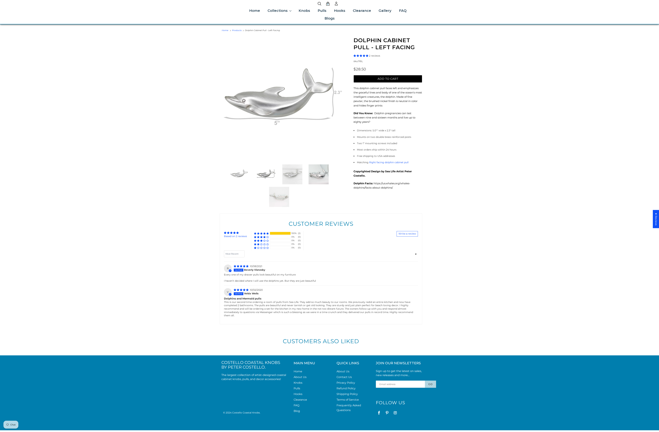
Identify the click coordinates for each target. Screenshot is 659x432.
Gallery (385, 11)
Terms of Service (348, 399)
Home (254, 11)
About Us (300, 377)
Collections (278, 11)
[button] (361, 55)
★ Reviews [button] (656, 219)
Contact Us (344, 377)
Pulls (322, 11)
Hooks (339, 11)
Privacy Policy (346, 382)
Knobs (304, 11)
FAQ (403, 11)
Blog (297, 411)
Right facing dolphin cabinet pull (389, 162)
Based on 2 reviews (235, 236)
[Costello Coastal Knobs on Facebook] (379, 413)
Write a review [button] (407, 233)
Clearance (362, 11)
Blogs (330, 18)
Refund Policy (346, 388)
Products (237, 30)
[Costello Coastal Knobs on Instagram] (395, 413)
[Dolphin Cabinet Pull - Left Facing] (282, 99)
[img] (241, 266)
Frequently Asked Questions (349, 408)
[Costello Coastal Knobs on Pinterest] (387, 413)
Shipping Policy (347, 394)
